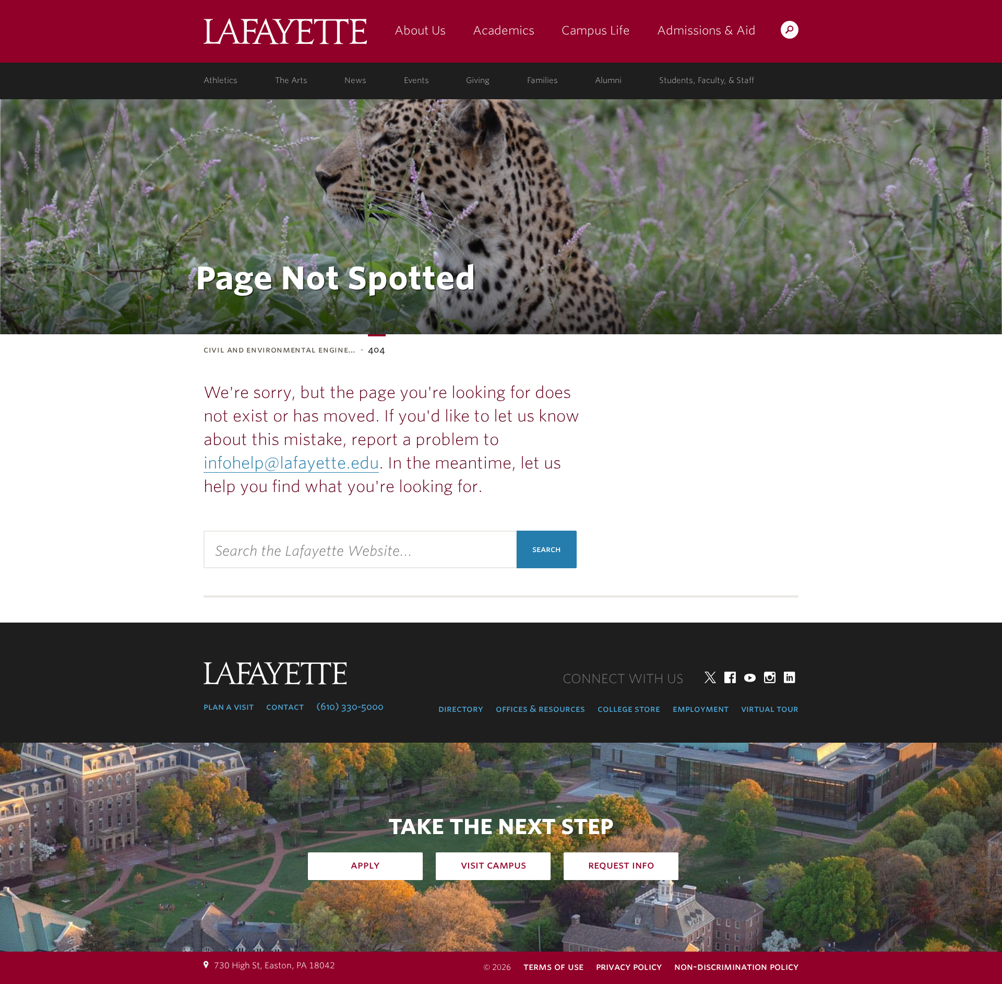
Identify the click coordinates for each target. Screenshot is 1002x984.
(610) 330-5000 (350, 706)
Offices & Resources (540, 709)
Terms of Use (553, 966)
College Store (629, 709)
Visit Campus (493, 865)
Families (542, 80)
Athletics (220, 80)
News (355, 80)
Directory (460, 709)
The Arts (291, 80)
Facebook (730, 677)
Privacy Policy (629, 966)
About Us (420, 30)
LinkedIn (789, 677)
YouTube (750, 677)
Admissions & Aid (706, 30)
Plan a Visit (229, 706)
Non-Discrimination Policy (736, 966)
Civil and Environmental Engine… (280, 350)
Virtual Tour (769, 709)
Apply (365, 865)
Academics (503, 30)
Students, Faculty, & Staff (706, 80)
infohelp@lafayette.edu (291, 462)
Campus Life (596, 30)
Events (416, 80)
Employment (701, 709)
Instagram (770, 677)
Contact (285, 706)
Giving (478, 80)
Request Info (621, 865)
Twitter (710, 677)
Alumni (608, 80)
